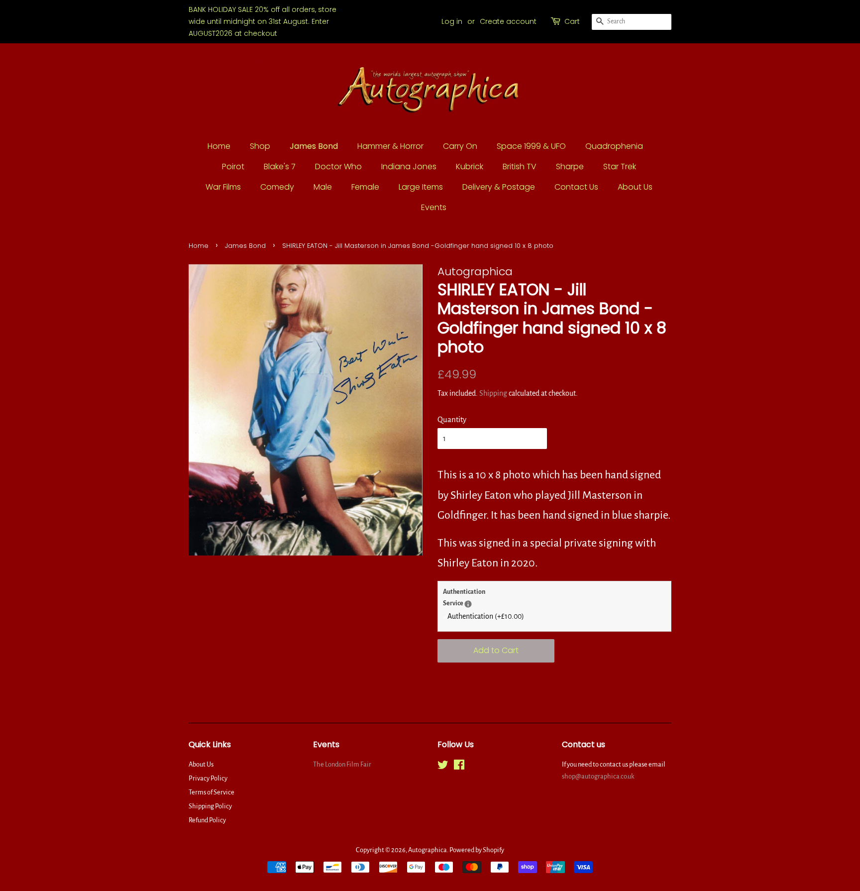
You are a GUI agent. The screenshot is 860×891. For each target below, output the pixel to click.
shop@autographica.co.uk (598, 776)
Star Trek (619, 166)
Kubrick (469, 166)
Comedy (277, 187)
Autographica (427, 850)
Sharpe (570, 166)
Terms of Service (211, 792)
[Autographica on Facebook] (459, 767)
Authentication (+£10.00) (485, 616)
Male (323, 187)
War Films (223, 187)
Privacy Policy (208, 778)
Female (365, 187)
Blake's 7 (280, 166)
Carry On (460, 146)
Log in (451, 21)
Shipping (493, 393)
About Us (635, 187)
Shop (260, 146)
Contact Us (576, 187)
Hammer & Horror (390, 146)
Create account (508, 21)
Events (433, 207)
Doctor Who (338, 166)
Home (219, 146)
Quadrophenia (614, 146)
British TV (520, 166)
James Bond (314, 146)
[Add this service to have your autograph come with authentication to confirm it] (468, 604)
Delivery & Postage (498, 187)
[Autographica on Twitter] (442, 767)
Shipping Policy (210, 806)
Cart (572, 21)
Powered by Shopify (476, 850)
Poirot (233, 166)
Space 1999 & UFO (531, 146)
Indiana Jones (408, 166)
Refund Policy (207, 820)
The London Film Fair (342, 764)
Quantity (451, 419)
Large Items (421, 187)
